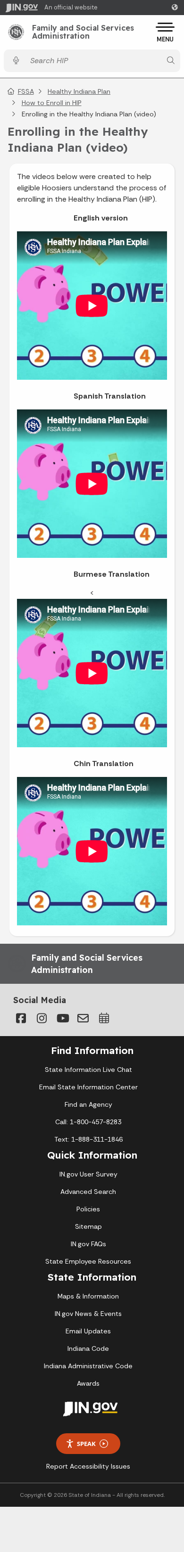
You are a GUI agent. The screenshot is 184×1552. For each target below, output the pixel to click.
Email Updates (88, 1331)
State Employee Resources (88, 1261)
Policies (88, 1209)
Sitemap (88, 1226)
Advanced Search (88, 1191)
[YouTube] (62, 1018)
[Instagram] (41, 1018)
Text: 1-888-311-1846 (88, 1139)
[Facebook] (20, 1018)
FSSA (26, 91)
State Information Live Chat (88, 1069)
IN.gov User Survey (88, 1174)
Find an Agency (88, 1104)
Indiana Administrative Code (88, 1366)
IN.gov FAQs (88, 1244)
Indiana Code (88, 1348)
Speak (86, 1443)
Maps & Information (88, 1296)
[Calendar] (103, 1018)
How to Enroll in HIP (52, 102)
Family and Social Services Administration (83, 32)
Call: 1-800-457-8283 (88, 1122)
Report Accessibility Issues (88, 1466)
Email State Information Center (88, 1087)
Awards (88, 1383)
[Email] (83, 1018)
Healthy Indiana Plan (79, 91)
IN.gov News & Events (88, 1313)
